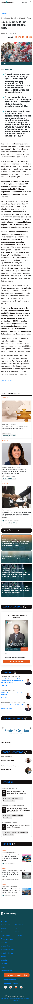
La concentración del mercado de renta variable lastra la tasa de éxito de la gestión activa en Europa (16, 574)
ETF (16, 928)
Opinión (7, 672)
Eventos (8, 782)
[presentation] (2, 728)
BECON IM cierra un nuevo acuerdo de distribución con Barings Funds (15, 427)
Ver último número (16, 661)
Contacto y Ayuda (11, 983)
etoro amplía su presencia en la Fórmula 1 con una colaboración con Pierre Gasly (11, 857)
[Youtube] (16, 987)
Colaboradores (13, 718)
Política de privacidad (22, 998)
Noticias (4, 921)
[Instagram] (10, 987)
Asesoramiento (6, 946)
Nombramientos (6, 925)
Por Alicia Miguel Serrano (12, 879)
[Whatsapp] (30, 37)
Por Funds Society (10, 863)
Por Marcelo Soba (10, 476)
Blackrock (5, 523)
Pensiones (18, 932)
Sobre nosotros (13, 752)
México (14, 523)
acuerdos (5, 435)
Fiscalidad (4, 942)
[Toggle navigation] (30, 2)
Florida (10, 381)
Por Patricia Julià (6, 433)
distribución (12, 435)
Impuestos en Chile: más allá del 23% (12, 705)
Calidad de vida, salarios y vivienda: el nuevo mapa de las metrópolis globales (11, 890)
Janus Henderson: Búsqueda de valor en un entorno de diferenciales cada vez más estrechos (12, 680)
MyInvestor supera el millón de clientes (16, 559)
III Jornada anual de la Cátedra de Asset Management (18, 826)
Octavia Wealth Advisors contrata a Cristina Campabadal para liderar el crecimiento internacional (14, 471)
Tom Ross (4, 685)
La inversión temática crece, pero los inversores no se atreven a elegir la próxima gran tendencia (15, 543)
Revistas (4, 957)
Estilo (7, 844)
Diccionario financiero (8, 949)
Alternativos (19, 925)
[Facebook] (19, 37)
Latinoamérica (11, 478)
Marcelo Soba (8, 69)
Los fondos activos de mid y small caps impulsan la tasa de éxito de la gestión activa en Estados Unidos (16, 590)
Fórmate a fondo (7, 939)
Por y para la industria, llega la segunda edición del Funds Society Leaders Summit (18, 810)
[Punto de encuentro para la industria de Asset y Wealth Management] (7, 2)
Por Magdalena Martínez (12, 520)
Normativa (18, 935)
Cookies (15, 1000)
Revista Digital (12, 607)
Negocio (3, 932)
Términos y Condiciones (8, 998)
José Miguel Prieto (6, 708)
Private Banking (6, 935)
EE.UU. (4, 381)
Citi (10, 523)
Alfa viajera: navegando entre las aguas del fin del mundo (10, 874)
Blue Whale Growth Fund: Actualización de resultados (16, 792)
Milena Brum (4, 698)
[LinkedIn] (16, 37)
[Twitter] (23, 37)
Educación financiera (7, 953)
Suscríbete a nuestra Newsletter (17, 975)
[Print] (27, 37)
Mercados (4, 928)
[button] (15, 996)
